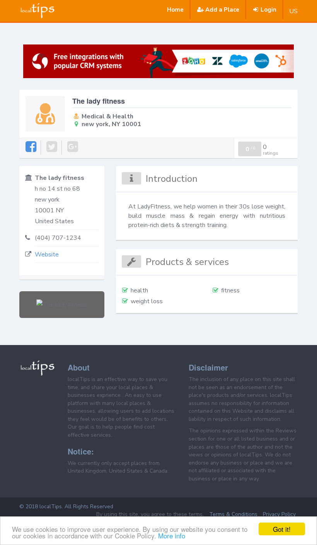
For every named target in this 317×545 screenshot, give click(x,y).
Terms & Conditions (233, 514)
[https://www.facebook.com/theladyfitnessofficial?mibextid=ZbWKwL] (31, 147)
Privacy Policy (279, 514)
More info (171, 535)
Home (175, 10)
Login (268, 10)
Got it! (282, 529)
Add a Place (222, 10)
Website (47, 254)
